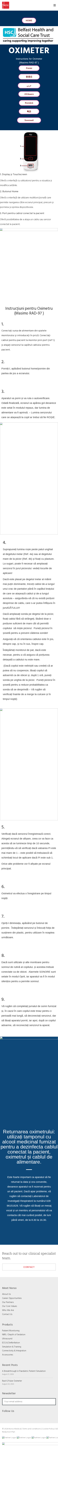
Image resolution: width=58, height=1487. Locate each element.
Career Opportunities (12, 1298)
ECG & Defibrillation (11, 1342)
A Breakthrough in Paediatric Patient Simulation (24, 1371)
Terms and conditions (31, 1428)
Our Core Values (9, 1306)
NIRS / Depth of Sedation (13, 1334)
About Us (6, 1294)
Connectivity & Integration (14, 1350)
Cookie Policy (48, 1428)
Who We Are (8, 1310)
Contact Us (7, 1314)
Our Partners (8, 1302)
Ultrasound (7, 1338)
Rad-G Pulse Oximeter (12, 1381)
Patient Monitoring (10, 1330)
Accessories (7, 1354)
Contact (29, 1267)
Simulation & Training (11, 1347)
